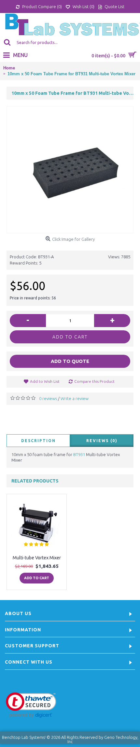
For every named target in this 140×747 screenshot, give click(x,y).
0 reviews (48, 398)
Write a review (75, 398)
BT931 (79, 454)
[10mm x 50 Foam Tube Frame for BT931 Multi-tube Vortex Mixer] (70, 169)
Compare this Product (94, 381)
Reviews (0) (102, 440)
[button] (31, 705)
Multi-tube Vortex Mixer (37, 557)
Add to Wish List (45, 381)
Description (38, 440)
